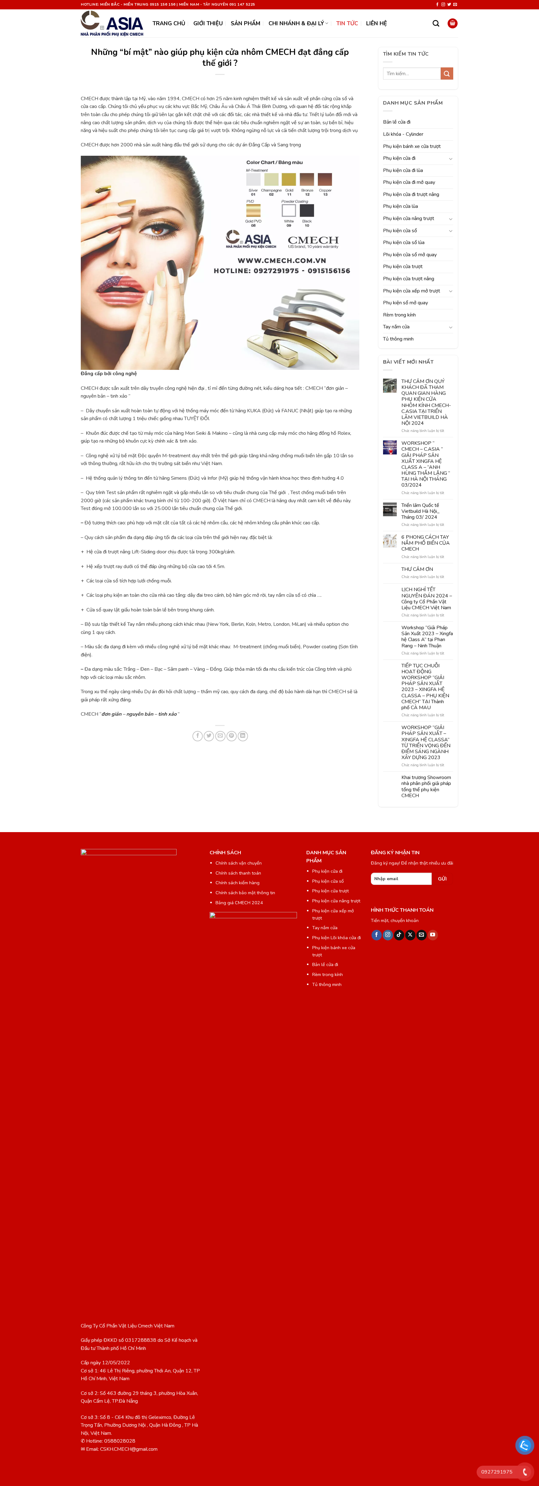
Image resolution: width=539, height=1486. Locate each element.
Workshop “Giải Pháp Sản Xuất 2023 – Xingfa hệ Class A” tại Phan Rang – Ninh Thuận (427, 637)
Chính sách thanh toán (238, 873)
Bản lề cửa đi (396, 122)
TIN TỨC (347, 23)
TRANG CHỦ (169, 23)
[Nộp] (447, 73)
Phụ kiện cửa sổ (400, 230)
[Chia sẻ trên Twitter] (209, 736)
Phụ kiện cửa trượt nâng (408, 278)
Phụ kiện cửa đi (399, 158)
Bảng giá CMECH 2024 (239, 903)
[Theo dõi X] (410, 935)
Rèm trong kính (399, 314)
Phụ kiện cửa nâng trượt (408, 218)
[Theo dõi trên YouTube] (433, 935)
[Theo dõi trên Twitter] (449, 4)
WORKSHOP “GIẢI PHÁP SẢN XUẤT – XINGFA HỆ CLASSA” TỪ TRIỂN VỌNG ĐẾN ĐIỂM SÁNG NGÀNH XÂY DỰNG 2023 (425, 743)
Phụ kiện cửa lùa (400, 206)
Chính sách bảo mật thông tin (245, 893)
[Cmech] (112, 24)
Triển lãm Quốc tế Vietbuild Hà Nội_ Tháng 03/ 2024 (420, 512)
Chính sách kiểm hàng (238, 883)
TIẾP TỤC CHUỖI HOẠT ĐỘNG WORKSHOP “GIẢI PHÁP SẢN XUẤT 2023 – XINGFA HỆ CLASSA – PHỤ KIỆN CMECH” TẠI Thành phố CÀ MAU (425, 687)
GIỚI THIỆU (208, 23)
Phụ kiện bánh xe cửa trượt (412, 146)
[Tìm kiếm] (436, 23)
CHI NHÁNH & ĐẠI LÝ (296, 23)
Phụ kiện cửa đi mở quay (409, 182)
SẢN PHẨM (245, 23)
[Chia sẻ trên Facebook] (197, 736)
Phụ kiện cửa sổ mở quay (410, 254)
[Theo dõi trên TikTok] (399, 935)
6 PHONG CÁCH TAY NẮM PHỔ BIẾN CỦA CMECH (425, 543)
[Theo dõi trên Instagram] (443, 4)
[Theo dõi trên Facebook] (437, 4)
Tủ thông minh (398, 339)
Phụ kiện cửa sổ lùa (404, 242)
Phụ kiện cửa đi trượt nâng (411, 194)
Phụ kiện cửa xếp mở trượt (411, 290)
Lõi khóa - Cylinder (403, 134)
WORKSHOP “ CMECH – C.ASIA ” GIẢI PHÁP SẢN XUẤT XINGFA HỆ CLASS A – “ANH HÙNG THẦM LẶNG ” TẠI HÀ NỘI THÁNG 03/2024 (425, 464)
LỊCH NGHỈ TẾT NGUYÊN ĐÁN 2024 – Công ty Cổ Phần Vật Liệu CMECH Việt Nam (426, 599)
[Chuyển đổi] (450, 158)
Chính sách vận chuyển (239, 863)
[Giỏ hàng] (453, 23)
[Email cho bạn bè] (220, 736)
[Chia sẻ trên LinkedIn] (243, 736)
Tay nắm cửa (396, 326)
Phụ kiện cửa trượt (403, 266)
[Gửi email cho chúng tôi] (455, 4)
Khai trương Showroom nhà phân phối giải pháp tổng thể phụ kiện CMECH (426, 787)
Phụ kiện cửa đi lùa (403, 170)
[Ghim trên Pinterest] (231, 736)
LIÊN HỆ (376, 23)
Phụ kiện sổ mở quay (405, 302)
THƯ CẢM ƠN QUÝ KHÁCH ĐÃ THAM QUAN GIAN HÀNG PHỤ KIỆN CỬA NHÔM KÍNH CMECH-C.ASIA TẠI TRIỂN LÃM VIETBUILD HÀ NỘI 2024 (426, 403)
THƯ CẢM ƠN (417, 569)
